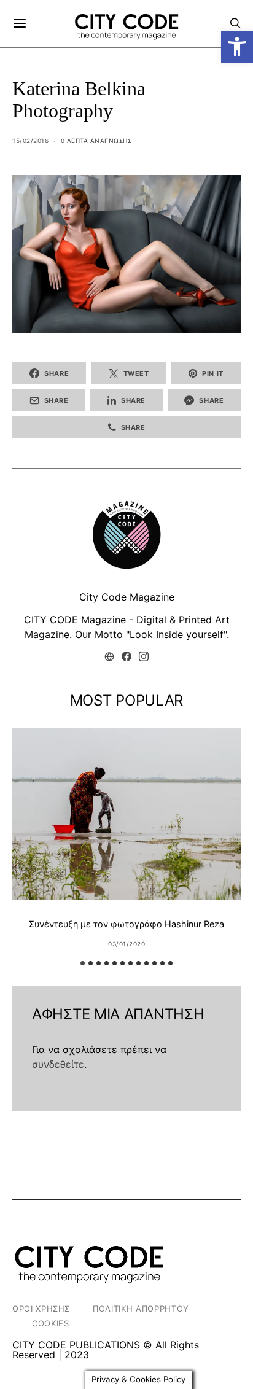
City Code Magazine (126, 597)
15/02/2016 (30, 140)
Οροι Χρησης (41, 1308)
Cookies (50, 1323)
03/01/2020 (126, 943)
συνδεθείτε (58, 1064)
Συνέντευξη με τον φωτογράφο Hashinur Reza (126, 924)
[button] (237, 47)
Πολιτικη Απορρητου (141, 1308)
